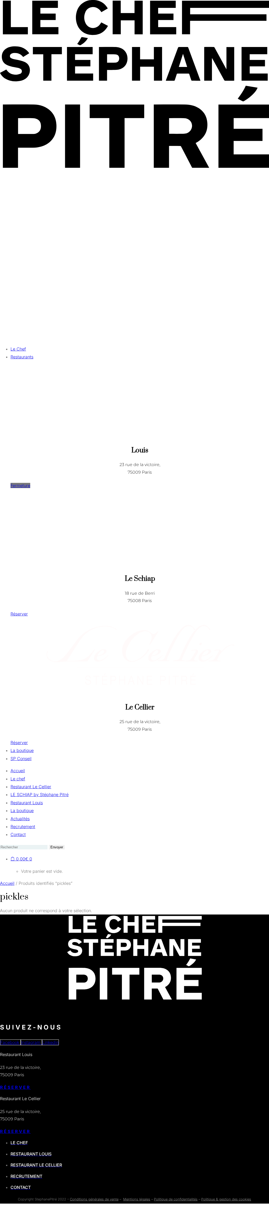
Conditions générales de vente (94, 1199)
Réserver (15, 1087)
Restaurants (22, 356)
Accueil (7, 883)
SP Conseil (21, 758)
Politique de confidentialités (176, 1199)
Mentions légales (136, 1199)
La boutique (22, 750)
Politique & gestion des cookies (226, 1199)
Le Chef (18, 349)
